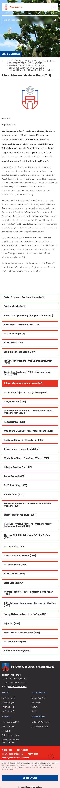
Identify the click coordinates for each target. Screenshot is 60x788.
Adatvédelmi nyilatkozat (12, 754)
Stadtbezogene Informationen (26, 63)
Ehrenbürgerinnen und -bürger (26, 68)
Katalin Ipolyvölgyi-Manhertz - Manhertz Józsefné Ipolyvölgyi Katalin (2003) (29, 525)
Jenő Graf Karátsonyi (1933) (17, 651)
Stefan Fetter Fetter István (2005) (20, 515)
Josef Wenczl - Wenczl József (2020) (22, 325)
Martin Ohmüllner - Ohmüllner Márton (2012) (26, 458)
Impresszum (22, 750)
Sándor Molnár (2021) (14, 306)
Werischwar (31, 61)
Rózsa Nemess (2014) (14, 422)
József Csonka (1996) (14, 574)
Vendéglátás (37, 703)
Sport (34, 711)
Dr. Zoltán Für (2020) (14, 334)
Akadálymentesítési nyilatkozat (15, 758)
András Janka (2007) (14, 495)
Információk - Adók (40, 727)
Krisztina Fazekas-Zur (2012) (18, 467)
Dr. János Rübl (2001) (14, 547)
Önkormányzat (8, 727)
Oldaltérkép (7, 750)
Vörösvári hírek (8, 698)
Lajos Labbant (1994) (14, 583)
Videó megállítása (11, 54)
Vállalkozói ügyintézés (41, 722)
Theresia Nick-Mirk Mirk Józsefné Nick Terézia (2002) (27, 536)
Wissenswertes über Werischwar (27, 66)
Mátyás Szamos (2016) (15, 402)
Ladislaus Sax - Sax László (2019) (19, 352)
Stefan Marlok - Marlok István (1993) (22, 633)
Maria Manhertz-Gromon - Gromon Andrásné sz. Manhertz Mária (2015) (28, 412)
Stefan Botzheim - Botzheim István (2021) (24, 297)
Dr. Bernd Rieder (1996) (15, 565)
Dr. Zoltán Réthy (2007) (15, 485)
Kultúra (35, 707)
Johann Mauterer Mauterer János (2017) (31, 70)
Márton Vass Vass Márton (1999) (20, 556)
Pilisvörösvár (13, 61)
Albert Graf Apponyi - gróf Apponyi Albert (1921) (28, 316)
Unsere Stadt (48, 61)
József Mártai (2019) (13, 343)
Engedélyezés (30, 778)
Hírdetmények (8, 703)
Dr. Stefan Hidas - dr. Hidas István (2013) (23, 440)
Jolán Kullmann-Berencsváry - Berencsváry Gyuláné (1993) (30, 604)
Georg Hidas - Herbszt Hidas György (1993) (25, 614)
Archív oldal (33, 754)
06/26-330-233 (20, 683)
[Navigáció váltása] (54, 7)
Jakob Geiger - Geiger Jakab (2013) (21, 449)
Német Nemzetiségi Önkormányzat (10, 741)
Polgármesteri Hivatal (11, 735)
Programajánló (8, 707)
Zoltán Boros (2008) (14, 476)
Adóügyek (6, 731)
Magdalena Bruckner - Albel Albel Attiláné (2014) (28, 431)
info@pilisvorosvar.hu (17, 687)
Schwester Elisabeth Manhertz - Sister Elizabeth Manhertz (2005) (27, 505)
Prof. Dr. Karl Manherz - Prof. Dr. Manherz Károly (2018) (28, 362)
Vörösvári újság (8, 711)
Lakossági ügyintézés (11, 722)
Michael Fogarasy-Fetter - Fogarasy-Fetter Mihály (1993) (28, 593)
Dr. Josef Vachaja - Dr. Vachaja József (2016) (25, 393)
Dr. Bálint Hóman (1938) (15, 642)
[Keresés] (55, 19)
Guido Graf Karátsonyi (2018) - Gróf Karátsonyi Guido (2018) (27, 373)
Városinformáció (39, 698)
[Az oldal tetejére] (51, 756)
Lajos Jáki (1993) (12, 624)
